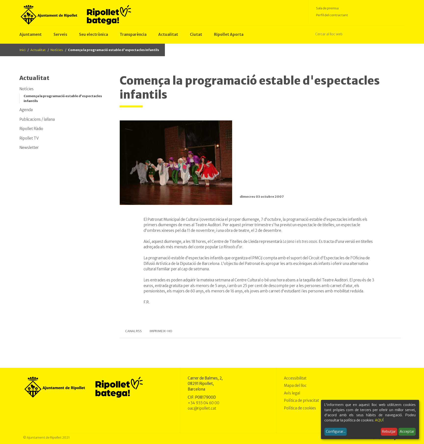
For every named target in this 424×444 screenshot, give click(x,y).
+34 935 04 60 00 (203, 403)
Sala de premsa (327, 8)
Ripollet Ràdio (31, 128)
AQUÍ (379, 420)
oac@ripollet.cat (202, 408)
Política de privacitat (301, 400)
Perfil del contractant (332, 15)
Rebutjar (389, 431)
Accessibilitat (295, 378)
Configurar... (335, 431)
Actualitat (38, 50)
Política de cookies (300, 408)
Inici (22, 50)
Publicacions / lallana (37, 119)
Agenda (26, 109)
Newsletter (29, 147)
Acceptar (407, 431)
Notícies (57, 50)
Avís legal (292, 393)
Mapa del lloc (295, 385)
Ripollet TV (29, 138)
